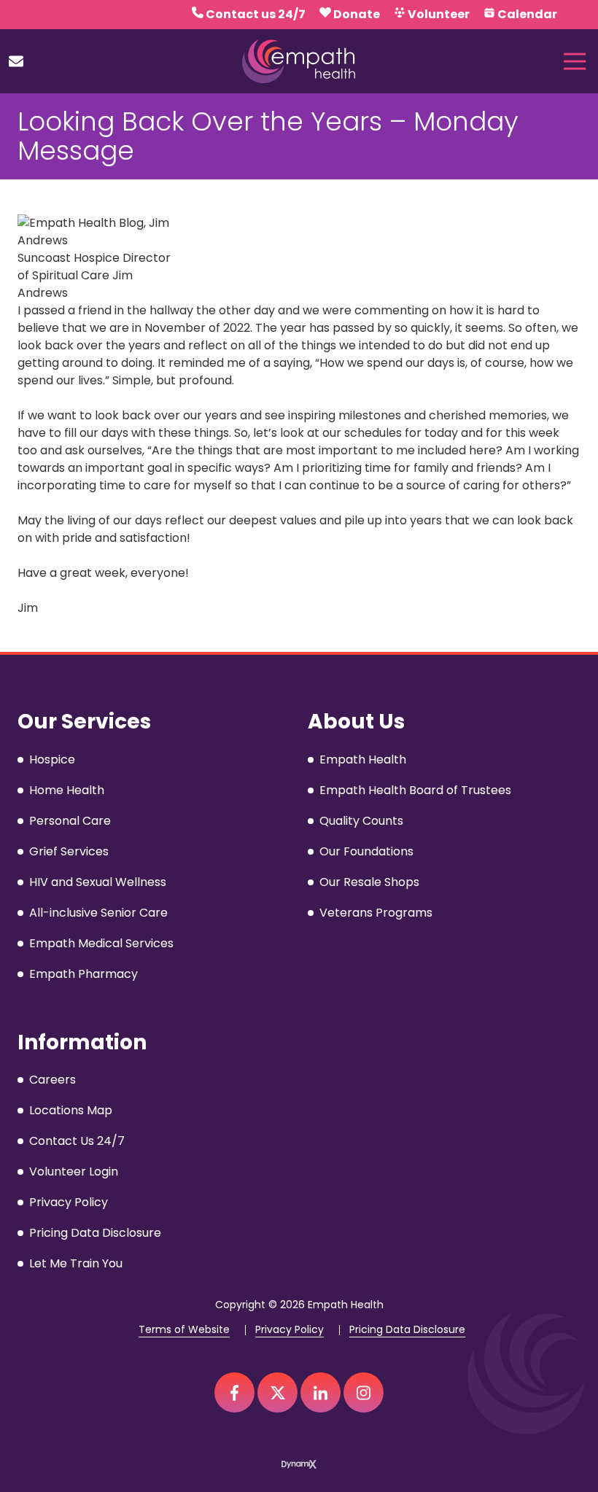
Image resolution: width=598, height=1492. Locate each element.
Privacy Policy (289, 1330)
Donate (356, 14)
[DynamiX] (299, 1464)
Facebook (234, 1392)
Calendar (527, 14)
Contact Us (16, 61)
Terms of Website (184, 1330)
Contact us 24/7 (256, 14)
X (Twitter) (277, 1392)
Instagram (363, 1392)
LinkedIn (320, 1392)
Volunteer (439, 14)
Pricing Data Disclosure (407, 1330)
